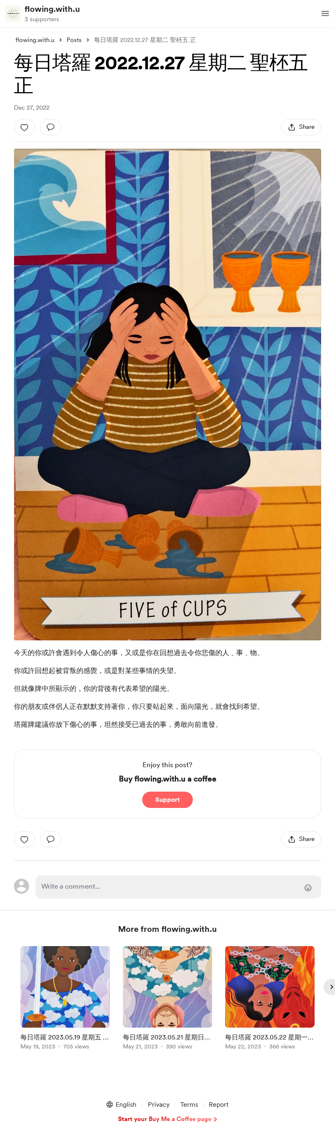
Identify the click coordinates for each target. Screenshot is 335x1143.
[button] (325, 13)
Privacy (159, 1104)
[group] (65, 999)
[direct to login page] (178, 887)
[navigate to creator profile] (13, 13)
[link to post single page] (65, 999)
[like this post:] (24, 127)
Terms (189, 1104)
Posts (74, 40)
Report (218, 1104)
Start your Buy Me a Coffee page (164, 1119)
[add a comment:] (50, 127)
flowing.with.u (52, 9)
